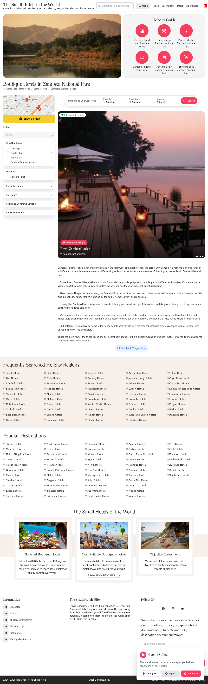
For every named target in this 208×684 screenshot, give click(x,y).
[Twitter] (182, 608)
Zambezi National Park (74, 254)
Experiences (192, 6)
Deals (180, 6)
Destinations (168, 6)
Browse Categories (102, 575)
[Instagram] (173, 608)
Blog (156, 6)
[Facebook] (163, 608)
